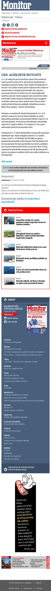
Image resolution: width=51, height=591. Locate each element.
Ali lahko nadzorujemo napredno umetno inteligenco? (24, 352)
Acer (3, 79)
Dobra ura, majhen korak (13, 368)
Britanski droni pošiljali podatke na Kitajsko (31, 259)
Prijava (18, 17)
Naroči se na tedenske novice (20, 36)
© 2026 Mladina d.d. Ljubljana (20, 583)
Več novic (6, 161)
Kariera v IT (8, 407)
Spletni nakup (12, 33)
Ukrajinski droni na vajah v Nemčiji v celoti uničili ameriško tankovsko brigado (30, 235)
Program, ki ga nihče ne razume (16, 381)
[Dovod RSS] (16, 25)
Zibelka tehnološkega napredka (15, 417)
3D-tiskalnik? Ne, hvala (12, 349)
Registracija (7, 17)
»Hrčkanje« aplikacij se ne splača (16, 395)
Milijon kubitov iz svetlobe (14, 410)
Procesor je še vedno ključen (14, 424)
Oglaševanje (25, 13)
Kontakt (35, 13)
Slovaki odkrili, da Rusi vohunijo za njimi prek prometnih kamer (30, 282)
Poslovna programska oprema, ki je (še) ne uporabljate (24, 400)
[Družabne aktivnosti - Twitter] (8, 25)
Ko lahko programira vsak (14, 378)
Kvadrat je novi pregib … (13, 431)
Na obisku (8, 388)
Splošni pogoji (14, 588)
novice (44, 66)
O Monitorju (5, 13)
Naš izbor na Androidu (12, 456)
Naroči (6, 167)
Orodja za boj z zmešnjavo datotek (16, 440)
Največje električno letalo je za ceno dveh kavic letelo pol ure (31, 248)
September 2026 (10, 311)
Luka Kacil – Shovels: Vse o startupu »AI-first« (21, 362)
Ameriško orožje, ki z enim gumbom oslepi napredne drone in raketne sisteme (31, 222)
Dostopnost (28, 588)
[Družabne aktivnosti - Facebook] (3, 25)
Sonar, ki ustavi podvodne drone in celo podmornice (31, 270)
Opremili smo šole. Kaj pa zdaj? (15, 398)
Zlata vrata (8, 443)
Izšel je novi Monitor (11, 375)
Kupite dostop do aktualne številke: (21, 467)
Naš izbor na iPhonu (11, 459)
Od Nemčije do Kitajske (12, 342)
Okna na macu (9, 438)
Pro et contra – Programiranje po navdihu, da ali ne (23, 355)
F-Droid (7, 450)
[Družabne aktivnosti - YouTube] (12, 25)
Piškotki (15, 13)
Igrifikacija (8, 453)
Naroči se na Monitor (16, 29)
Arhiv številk (12, 322)
